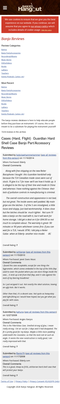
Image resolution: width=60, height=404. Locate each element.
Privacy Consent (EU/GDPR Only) (44, 381)
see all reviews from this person (26, 253)
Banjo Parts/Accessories (11, 53)
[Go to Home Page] (30, 7)
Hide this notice (46, 30)
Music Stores (6, 60)
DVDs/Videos (6, 63)
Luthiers (4, 70)
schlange (20, 252)
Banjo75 (20, 353)
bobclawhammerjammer (28, 154)
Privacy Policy (21, 381)
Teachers (5, 73)
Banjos (4, 49)
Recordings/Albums (9, 56)
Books (3, 66)
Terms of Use (7, 381)
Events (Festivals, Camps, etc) (12, 76)
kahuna (20, 311)
